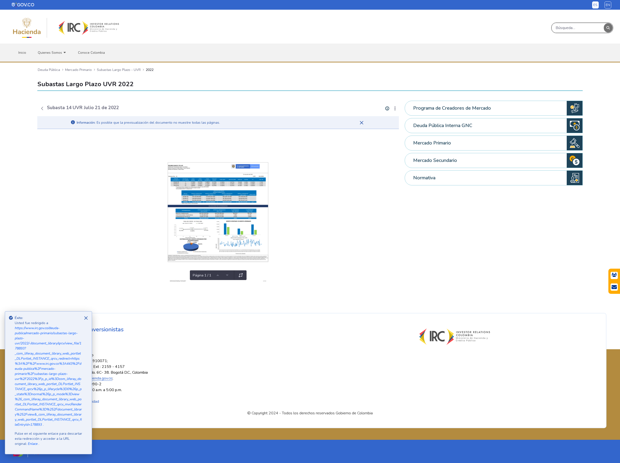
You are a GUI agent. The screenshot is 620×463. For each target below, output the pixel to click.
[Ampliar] (241, 275)
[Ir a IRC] (88, 28)
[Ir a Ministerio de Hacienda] (27, 28)
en (608, 5)
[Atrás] (42, 108)
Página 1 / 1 (202, 275)
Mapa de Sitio (37, 401)
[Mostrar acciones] (395, 108)
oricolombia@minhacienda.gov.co (85, 378)
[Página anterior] (218, 275)
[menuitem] (22, 53)
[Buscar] (608, 27)
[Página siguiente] (227, 275)
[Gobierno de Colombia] (23, 4)
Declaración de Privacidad (77, 401)
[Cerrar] (361, 123)
